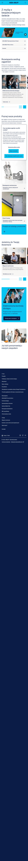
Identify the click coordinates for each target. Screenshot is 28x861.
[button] (24, 106)
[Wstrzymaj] (25, 34)
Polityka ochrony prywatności (11, 143)
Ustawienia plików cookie (14, 147)
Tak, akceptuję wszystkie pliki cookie (14, 156)
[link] (14, 41)
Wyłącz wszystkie (13, 151)
